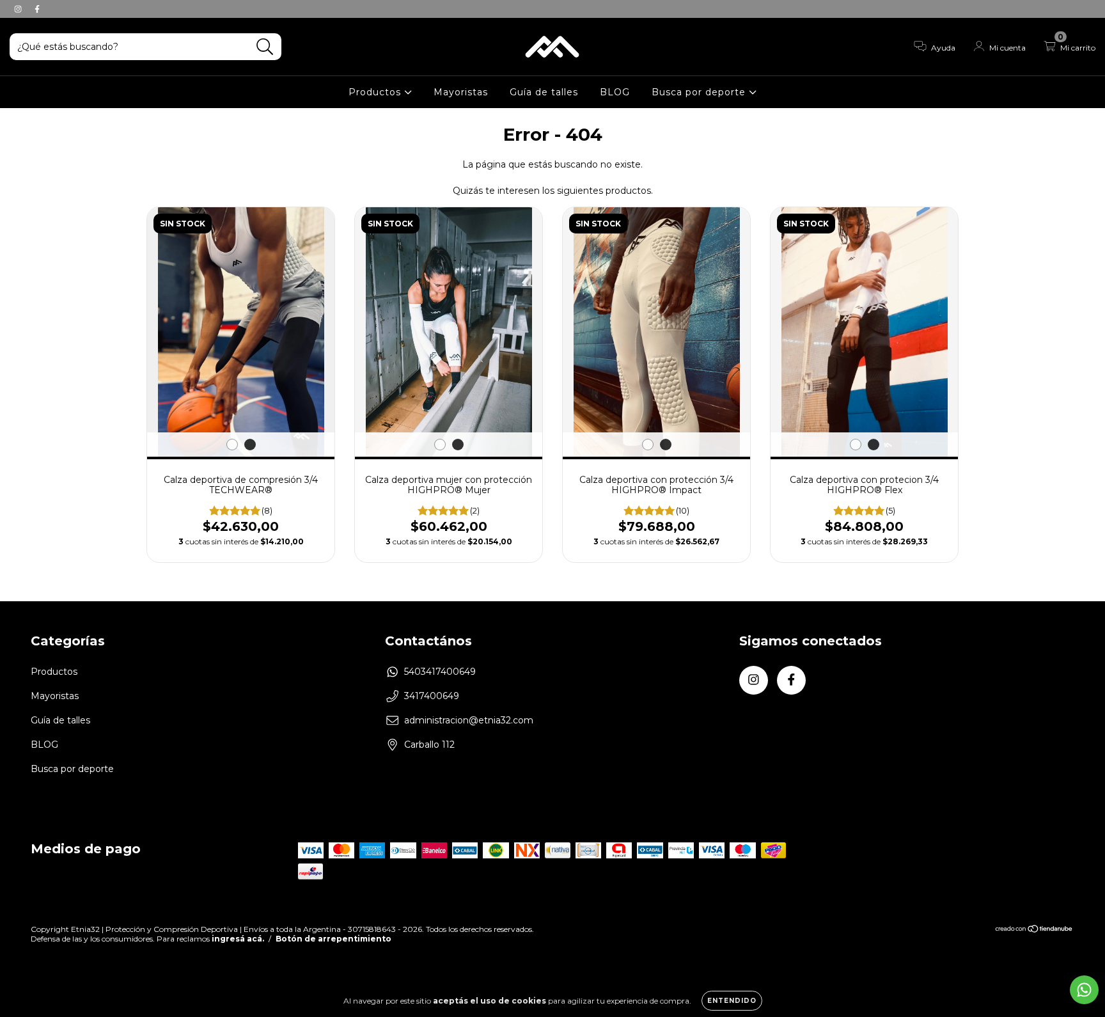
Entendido (731, 1001)
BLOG (615, 92)
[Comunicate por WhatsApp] (1084, 989)
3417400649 (431, 696)
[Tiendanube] (1034, 929)
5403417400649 (440, 671)
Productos (376, 92)
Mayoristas (461, 92)
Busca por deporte (700, 92)
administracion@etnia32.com (468, 720)
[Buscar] (265, 47)
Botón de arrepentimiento (333, 938)
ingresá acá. (238, 938)
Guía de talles (544, 92)
